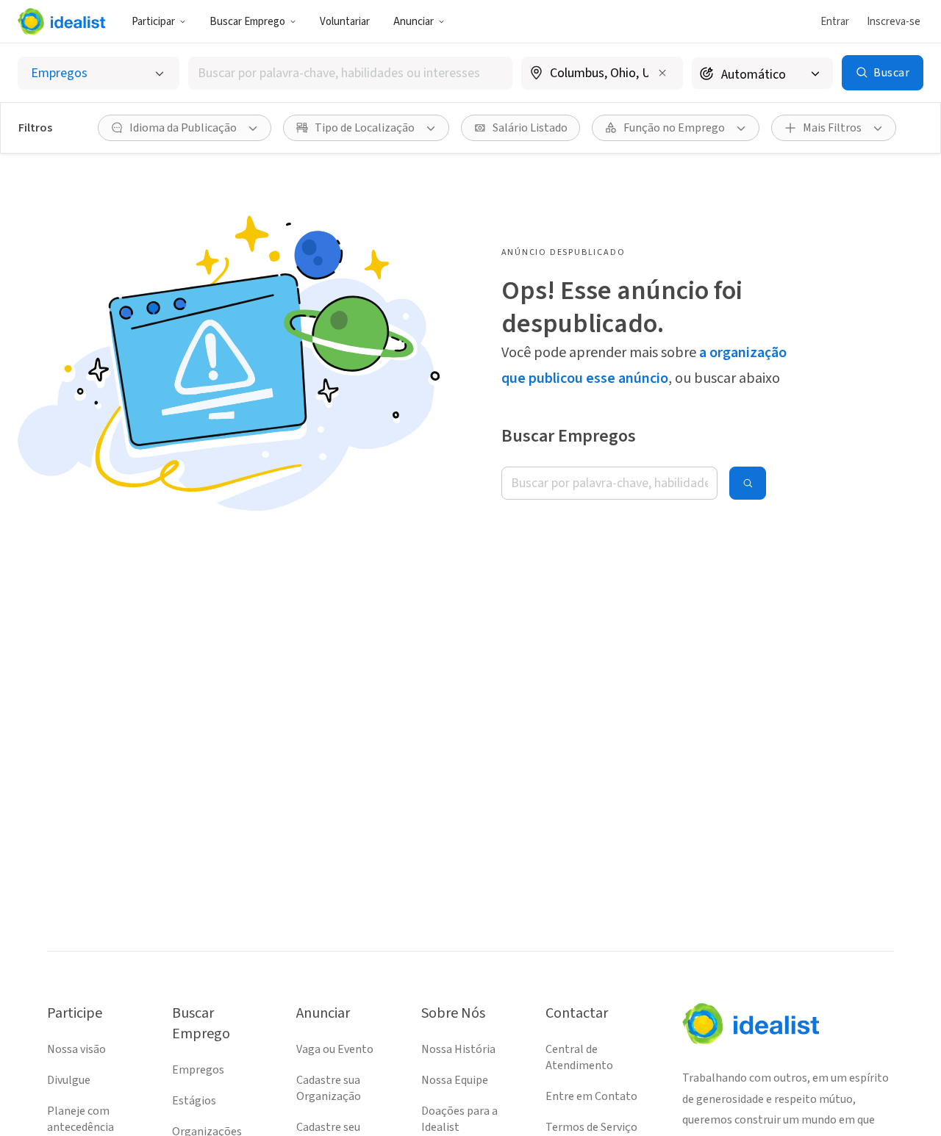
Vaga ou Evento (334, 1049)
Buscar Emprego (247, 21)
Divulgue (68, 1080)
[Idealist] (61, 21)
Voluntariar (345, 21)
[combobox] (350, 73)
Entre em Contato (591, 1096)
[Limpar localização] (662, 72)
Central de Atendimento (579, 1057)
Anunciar (413, 21)
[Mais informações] (602, 74)
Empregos (198, 1070)
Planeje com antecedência (80, 1119)
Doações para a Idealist (459, 1119)
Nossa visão (76, 1049)
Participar (153, 21)
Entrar (834, 21)
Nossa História (458, 1049)
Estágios (194, 1101)
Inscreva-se (893, 21)
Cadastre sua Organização (328, 1088)
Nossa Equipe (454, 1080)
